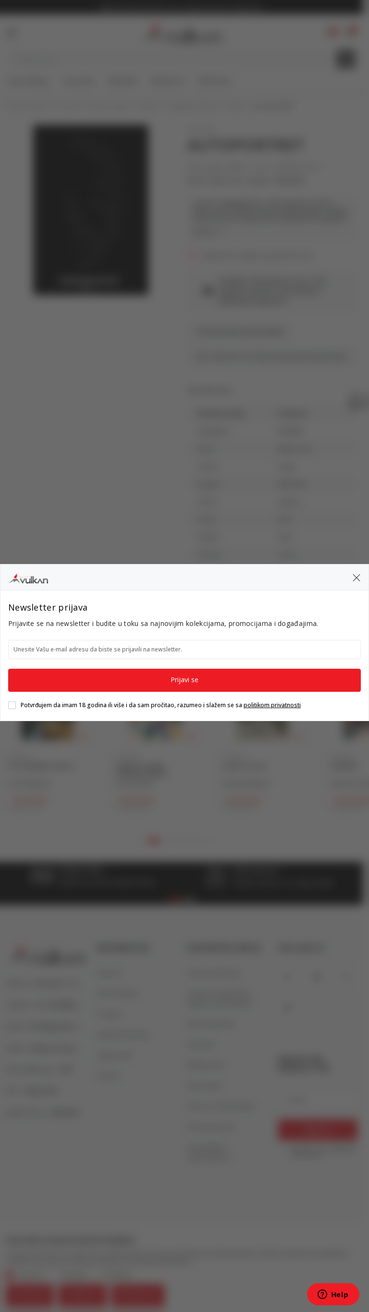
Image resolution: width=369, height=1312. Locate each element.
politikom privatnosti (272, 705)
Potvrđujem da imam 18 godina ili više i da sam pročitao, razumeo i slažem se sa (161, 705)
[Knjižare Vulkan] (28, 577)
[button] (356, 577)
